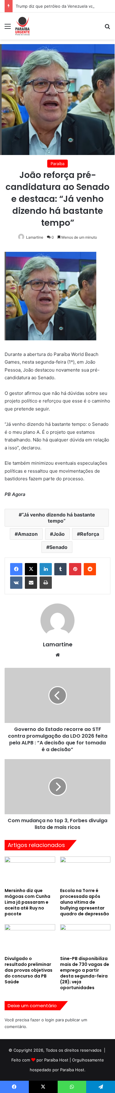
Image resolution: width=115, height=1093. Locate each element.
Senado (58, 547)
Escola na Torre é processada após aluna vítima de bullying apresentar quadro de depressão (84, 902)
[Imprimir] (46, 583)
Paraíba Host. (73, 1069)
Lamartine (34, 237)
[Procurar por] (107, 28)
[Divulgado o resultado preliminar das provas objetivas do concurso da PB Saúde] (30, 938)
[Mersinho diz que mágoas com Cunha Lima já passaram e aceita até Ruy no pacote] (30, 871)
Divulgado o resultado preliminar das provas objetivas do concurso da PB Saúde (28, 970)
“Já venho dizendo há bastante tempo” (58, 518)
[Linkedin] (46, 569)
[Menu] (8, 28)
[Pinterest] (75, 569)
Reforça (89, 534)
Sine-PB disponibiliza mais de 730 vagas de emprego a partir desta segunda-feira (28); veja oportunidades (84, 973)
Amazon (28, 534)
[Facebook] (16, 569)
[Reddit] (90, 569)
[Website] (57, 655)
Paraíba (57, 163)
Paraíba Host (56, 1059)
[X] (31, 569)
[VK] (16, 583)
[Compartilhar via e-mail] (31, 583)
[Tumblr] (60, 569)
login (49, 1019)
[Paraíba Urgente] (22, 26)
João (59, 534)
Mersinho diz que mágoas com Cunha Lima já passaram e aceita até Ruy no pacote (27, 902)
